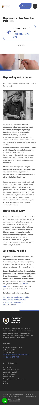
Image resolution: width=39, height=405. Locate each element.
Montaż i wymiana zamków (13, 302)
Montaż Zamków (8, 377)
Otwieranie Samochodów (11, 370)
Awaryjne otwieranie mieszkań (14, 300)
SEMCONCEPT (31, 397)
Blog (4, 381)
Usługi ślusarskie (9, 305)
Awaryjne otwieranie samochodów (16, 297)
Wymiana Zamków (9, 374)
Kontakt (21, 45)
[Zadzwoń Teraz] (5, 401)
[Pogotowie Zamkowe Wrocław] (6, 6)
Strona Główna (8, 367)
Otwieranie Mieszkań (10, 372)
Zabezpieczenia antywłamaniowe (14, 379)
